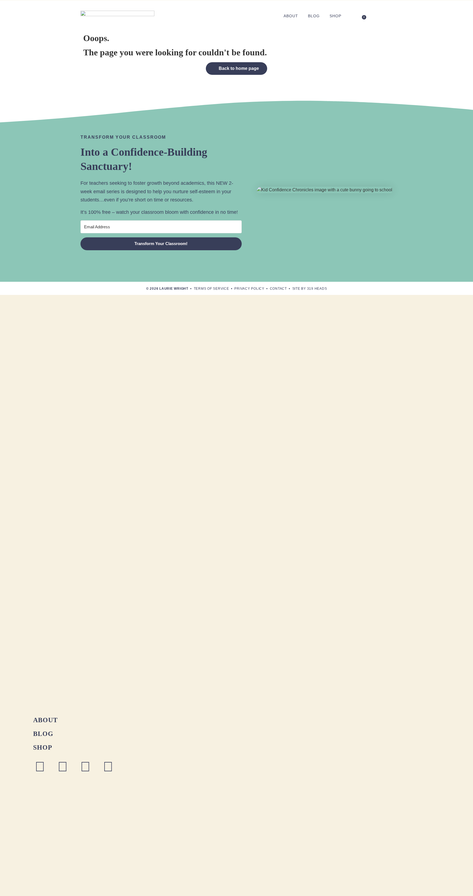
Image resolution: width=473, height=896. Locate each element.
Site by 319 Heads (309, 289)
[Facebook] (63, 766)
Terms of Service (211, 289)
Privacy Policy (249, 289)
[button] (352, 15)
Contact (278, 289)
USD (386, 16)
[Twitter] (108, 766)
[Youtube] (85, 766)
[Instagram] (40, 766)
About (291, 16)
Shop (335, 16)
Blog (314, 16)
